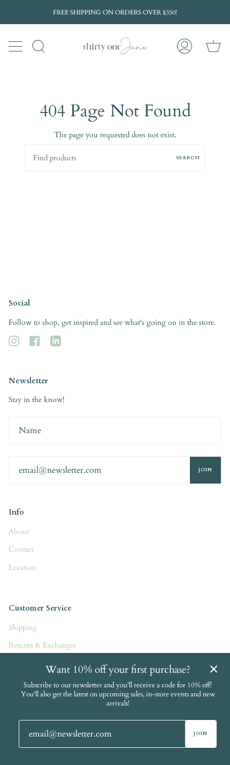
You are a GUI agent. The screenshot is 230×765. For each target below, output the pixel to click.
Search (188, 157)
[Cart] (213, 46)
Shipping (23, 627)
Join (205, 469)
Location (22, 567)
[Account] (185, 46)
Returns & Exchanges (42, 645)
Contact (21, 549)
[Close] (214, 669)
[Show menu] (17, 46)
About (19, 531)
